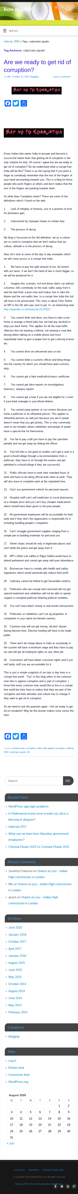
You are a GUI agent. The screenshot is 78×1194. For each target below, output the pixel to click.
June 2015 (15, 969)
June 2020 (15, 927)
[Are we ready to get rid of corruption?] (39, 91)
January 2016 (17, 955)
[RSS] (67, 8)
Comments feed (18, 1074)
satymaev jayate (18, 752)
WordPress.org (18, 1081)
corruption (31, 748)
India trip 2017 (17, 826)
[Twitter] (61, 8)
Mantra (45, 1184)
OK (66, 780)
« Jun (10, 1143)
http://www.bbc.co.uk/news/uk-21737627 (27, 309)
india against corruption (54, 748)
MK (8, 76)
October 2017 (17, 941)
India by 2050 (18, 9)
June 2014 (15, 998)
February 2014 (17, 1012)
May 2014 (14, 1005)
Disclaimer (34, 1170)
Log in (12, 1060)
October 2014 (17, 984)
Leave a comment (61, 76)
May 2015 (14, 977)
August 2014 (16, 991)
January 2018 (17, 934)
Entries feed (16, 1067)
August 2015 (16, 962)
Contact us (19, 1170)
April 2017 (14, 948)
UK (28, 752)
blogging (34, 76)
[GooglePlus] (73, 8)
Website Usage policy (53, 1170)
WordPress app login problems (28, 806)
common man (18, 748)
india (39, 748)
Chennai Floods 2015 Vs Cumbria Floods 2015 (38, 846)
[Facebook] (56, 8)
